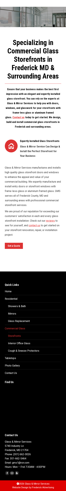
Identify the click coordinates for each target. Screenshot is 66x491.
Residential (11, 298)
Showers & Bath (17, 306)
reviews (50, 220)
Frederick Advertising (43, 487)
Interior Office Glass (19, 343)
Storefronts (14, 335)
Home (8, 291)
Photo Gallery (12, 365)
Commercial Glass (15, 328)
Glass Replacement (19, 321)
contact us (34, 225)
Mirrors (12, 313)
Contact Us (11, 373)
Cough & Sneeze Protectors (23, 350)
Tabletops (10, 358)
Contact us (18, 117)
